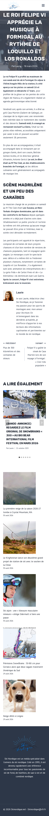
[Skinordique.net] (13, 5)
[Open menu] (43, 5)
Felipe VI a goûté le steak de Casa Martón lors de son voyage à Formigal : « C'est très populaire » (36, 354)
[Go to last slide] (7, 422)
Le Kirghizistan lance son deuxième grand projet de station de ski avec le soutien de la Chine (23, 561)
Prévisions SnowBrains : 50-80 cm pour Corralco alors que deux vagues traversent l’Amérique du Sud (23, 667)
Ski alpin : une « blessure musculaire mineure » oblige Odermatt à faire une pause (21, 614)
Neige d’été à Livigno (13, 716)
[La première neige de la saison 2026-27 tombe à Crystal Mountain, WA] (24, 488)
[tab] (19, 457)
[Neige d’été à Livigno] (24, 696)
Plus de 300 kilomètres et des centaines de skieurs (11, 351)
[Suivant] (42, 422)
